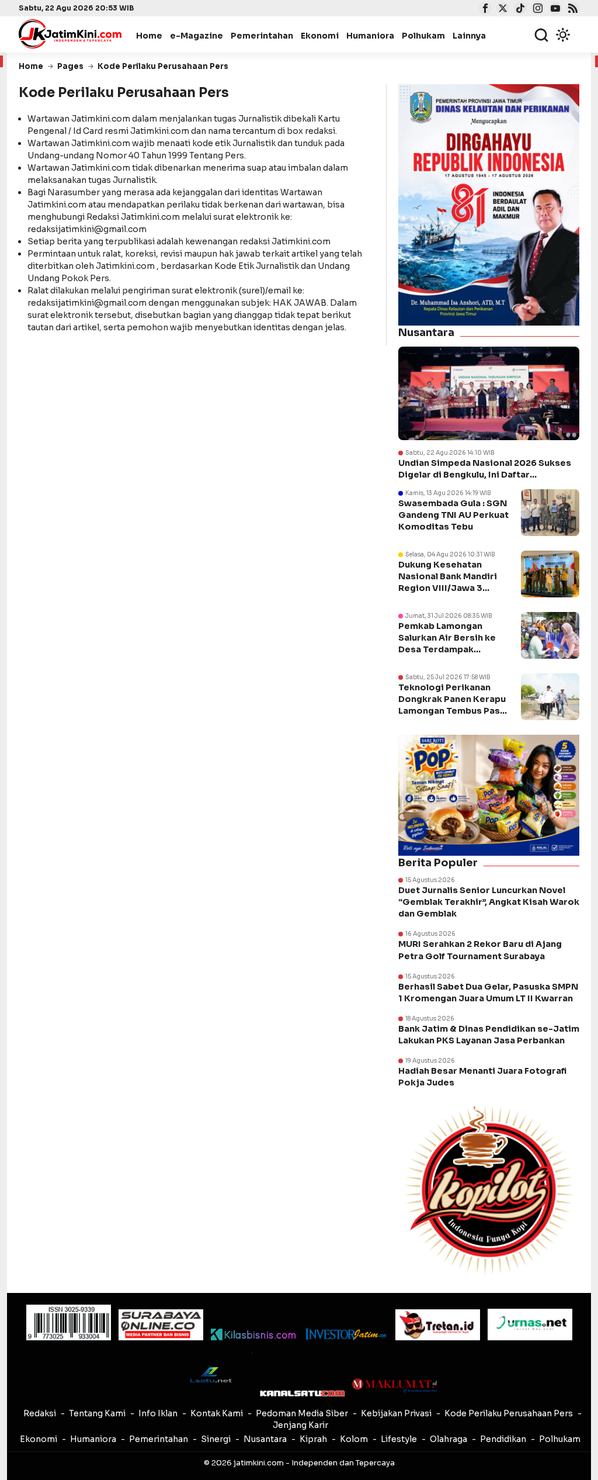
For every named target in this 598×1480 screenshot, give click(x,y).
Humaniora (370, 35)
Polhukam (423, 35)
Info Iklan (158, 1413)
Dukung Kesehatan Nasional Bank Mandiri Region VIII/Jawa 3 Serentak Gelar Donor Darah (447, 588)
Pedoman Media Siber (302, 1413)
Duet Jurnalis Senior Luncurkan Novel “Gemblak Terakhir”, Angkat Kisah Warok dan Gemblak (488, 902)
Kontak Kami (216, 1413)
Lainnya (469, 35)
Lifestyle (399, 1439)
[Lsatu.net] (210, 1374)
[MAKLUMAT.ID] (394, 1385)
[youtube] (554, 9)
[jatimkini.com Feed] (571, 9)
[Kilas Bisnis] (253, 1334)
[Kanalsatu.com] (302, 1393)
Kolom (354, 1439)
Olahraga (448, 1439)
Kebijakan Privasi (396, 1413)
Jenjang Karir (300, 1425)
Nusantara (265, 1439)
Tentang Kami (97, 1413)
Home (149, 35)
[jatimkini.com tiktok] (519, 9)
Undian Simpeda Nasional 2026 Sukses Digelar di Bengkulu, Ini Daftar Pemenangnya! (484, 469)
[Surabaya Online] (161, 1324)
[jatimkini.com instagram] (536, 9)
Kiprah (313, 1439)
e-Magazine (196, 35)
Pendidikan (503, 1439)
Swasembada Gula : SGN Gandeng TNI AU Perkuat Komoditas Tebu (453, 515)
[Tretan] (437, 1324)
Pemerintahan (262, 35)
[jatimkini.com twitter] (501, 9)
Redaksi (39, 1413)
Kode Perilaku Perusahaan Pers (508, 1413)
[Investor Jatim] (345, 1334)
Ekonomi (320, 35)
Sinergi (216, 1439)
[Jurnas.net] (530, 1324)
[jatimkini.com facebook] (484, 9)
